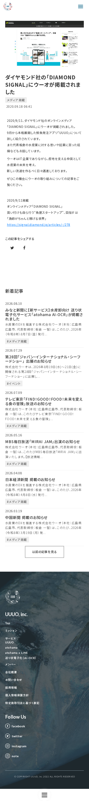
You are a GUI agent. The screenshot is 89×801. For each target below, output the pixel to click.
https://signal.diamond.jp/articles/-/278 (38, 224)
